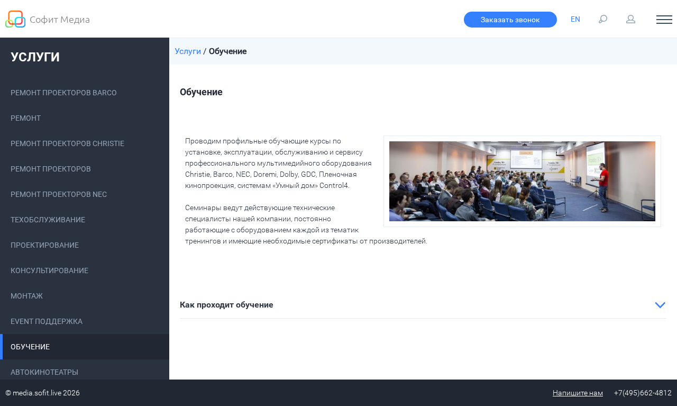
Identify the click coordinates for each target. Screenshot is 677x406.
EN (575, 19)
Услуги (35, 57)
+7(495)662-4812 (643, 393)
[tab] (423, 305)
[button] (423, 305)
